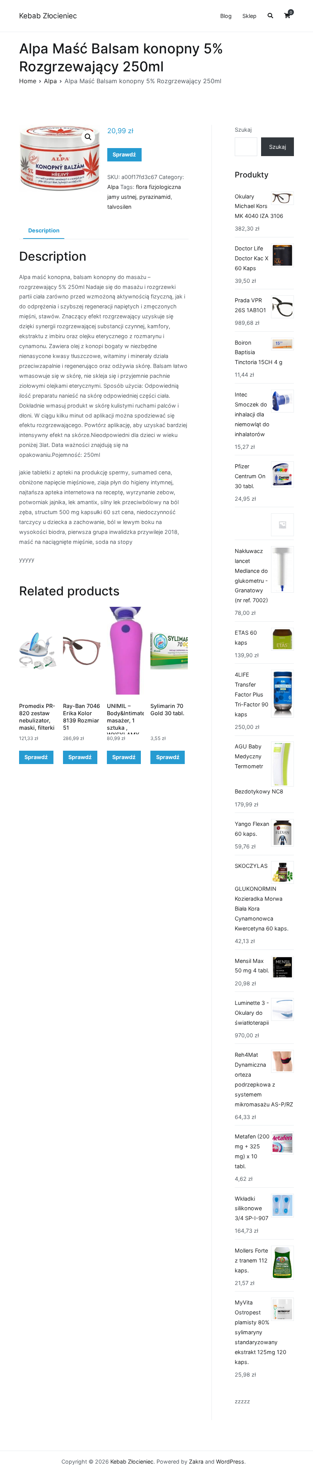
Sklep (249, 16)
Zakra (196, 1461)
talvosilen (119, 206)
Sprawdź (124, 154)
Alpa (50, 81)
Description (44, 230)
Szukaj (243, 129)
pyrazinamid (155, 196)
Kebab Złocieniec (48, 15)
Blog (226, 16)
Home (27, 81)
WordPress (230, 1461)
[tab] (44, 231)
